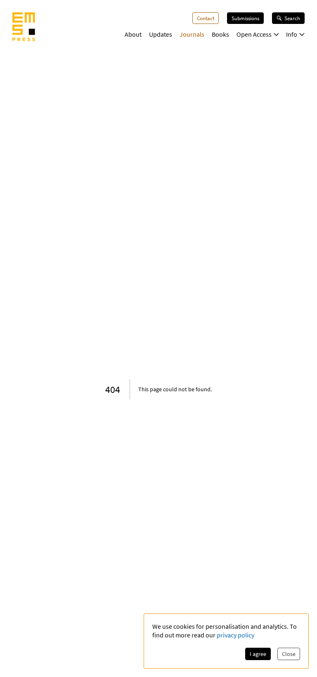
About (133, 34)
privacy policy (235, 635)
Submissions (245, 18)
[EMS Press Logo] (23, 27)
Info (291, 34)
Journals (192, 34)
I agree (258, 654)
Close (289, 654)
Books (220, 34)
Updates (160, 34)
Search (292, 18)
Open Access (254, 34)
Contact (205, 18)
